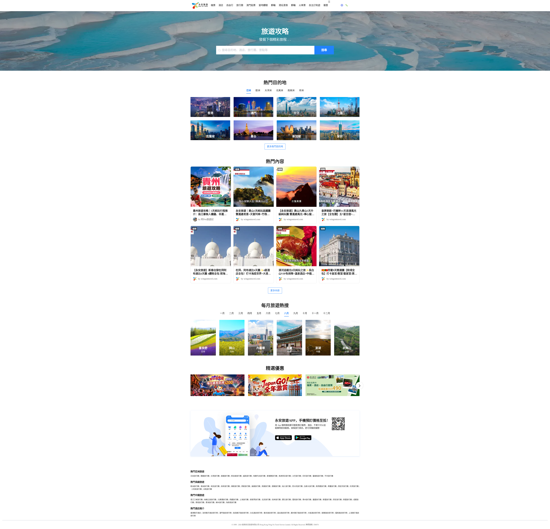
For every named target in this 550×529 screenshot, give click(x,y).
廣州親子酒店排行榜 (298, 513)
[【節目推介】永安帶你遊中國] (217, 395)
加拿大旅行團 (309, 486)
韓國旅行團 (205, 476)
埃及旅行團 (215, 486)
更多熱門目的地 (275, 146)
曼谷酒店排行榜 (283, 513)
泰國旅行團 (225, 476)
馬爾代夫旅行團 (259, 476)
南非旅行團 (225, 486)
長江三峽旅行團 (196, 500)
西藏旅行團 (234, 500)
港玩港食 (283, 5)
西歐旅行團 (245, 486)
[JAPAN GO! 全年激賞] (275, 395)
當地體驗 (263, 5)
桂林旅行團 (276, 500)
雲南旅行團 (296, 500)
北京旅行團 (266, 500)
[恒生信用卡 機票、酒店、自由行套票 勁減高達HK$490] (333, 395)
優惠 (325, 5)
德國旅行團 (276, 486)
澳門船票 (251, 5)
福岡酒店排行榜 (341, 513)
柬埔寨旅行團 (272, 476)
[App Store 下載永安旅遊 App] (283, 437)
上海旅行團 (244, 500)
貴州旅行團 (306, 500)
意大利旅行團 (297, 486)
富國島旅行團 (318, 476)
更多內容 (275, 290)
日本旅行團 (194, 476)
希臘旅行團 (332, 486)
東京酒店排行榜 (270, 513)
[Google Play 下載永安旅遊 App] (303, 437)
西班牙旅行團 (343, 486)
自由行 (229, 5)
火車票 (302, 5)
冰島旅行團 (207, 489)
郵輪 (273, 5)
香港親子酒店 (195, 513)
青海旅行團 (210, 503)
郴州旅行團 (220, 503)
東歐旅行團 (235, 486)
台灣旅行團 (215, 476)
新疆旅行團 (327, 500)
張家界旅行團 (255, 500)
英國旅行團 (266, 486)
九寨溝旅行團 (223, 500)
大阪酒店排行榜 (314, 513)
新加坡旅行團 (236, 476)
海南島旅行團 (231, 503)
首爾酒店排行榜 (328, 513)
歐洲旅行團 (194, 486)
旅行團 (239, 5)
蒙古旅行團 (286, 500)
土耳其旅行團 (196, 489)
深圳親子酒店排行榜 (210, 513)
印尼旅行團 (306, 476)
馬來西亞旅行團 (285, 476)
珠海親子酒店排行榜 (241, 513)
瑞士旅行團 (286, 486)
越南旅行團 (247, 476)
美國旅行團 (256, 486)
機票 (213, 5)
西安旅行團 (337, 500)
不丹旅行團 (329, 476)
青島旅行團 (200, 503)
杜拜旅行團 (354, 486)
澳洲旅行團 (205, 486)
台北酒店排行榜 (256, 513)
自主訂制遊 (314, 5)
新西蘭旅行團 (321, 486)
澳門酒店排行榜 (225, 513)
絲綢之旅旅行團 (210, 500)
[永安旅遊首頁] (199, 5)
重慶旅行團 (317, 500)
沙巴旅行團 (296, 476)
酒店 (221, 5)
